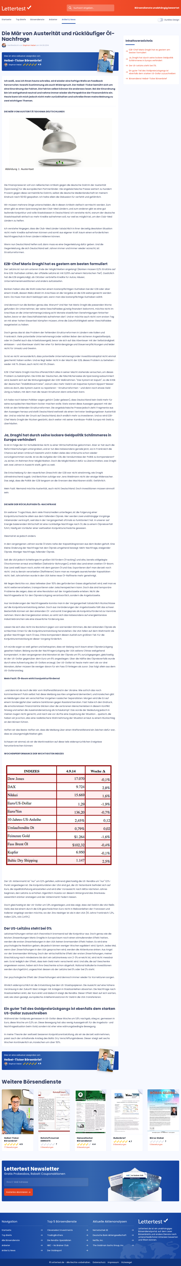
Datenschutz (99, 1262)
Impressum (113, 1262)
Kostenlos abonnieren (17, 1192)
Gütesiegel (126, 1262)
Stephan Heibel (29, 45)
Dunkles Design (171, 19)
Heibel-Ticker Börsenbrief (23, 60)
